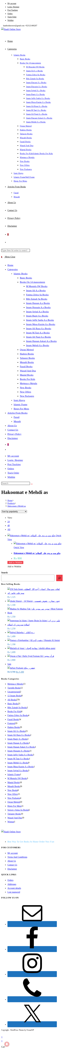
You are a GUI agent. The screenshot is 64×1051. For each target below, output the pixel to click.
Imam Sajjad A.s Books (37, 311)
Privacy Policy (14, 434)
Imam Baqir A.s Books (37, 316)
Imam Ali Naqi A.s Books (38, 337)
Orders (10, 14)
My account (11, 3)
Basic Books (26, 278)
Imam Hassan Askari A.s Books (41, 341)
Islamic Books (20, 273)
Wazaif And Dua (28, 370)
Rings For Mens (21, 408)
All (8, 529)
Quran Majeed (27, 349)
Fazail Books (26, 366)
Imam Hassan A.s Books (38, 303)
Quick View (19, 547)
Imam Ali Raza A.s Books (38, 328)
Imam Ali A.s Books (36, 290)
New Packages (27, 396)
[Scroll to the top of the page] (2, 1033)
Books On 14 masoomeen (32, 282)
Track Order (11, 17)
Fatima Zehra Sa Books (37, 294)
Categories (12, 269)
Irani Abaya (19, 400)
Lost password (13, 892)
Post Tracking (12, 10)
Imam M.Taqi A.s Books (38, 332)
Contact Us (12, 430)
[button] (15, 562)
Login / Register (13, 7)
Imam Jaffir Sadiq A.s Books (40, 320)
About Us (12, 425)
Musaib (17, 421)
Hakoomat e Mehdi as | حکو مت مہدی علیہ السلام (37, 553)
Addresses (11, 884)
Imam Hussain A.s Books (38, 307)
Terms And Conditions (17, 857)
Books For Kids (27, 379)
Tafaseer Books (27, 358)
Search (4, 572)
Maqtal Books (26, 375)
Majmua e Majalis (28, 383)
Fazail (16, 417)
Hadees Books (27, 354)
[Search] (59, 578)
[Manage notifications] (6, 1044)
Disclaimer (12, 438)
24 (8, 521)
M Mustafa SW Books (36, 286)
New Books (25, 387)
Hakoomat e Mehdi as (16, 506)
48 (8, 525)
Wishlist (10, 20)
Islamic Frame (20, 404)
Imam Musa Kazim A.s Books (40, 324)
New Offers (25, 392)
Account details (14, 888)
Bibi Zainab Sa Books (36, 299)
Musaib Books (27, 362)
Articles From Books (17, 413)
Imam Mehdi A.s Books (37, 345)
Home (10, 265)
